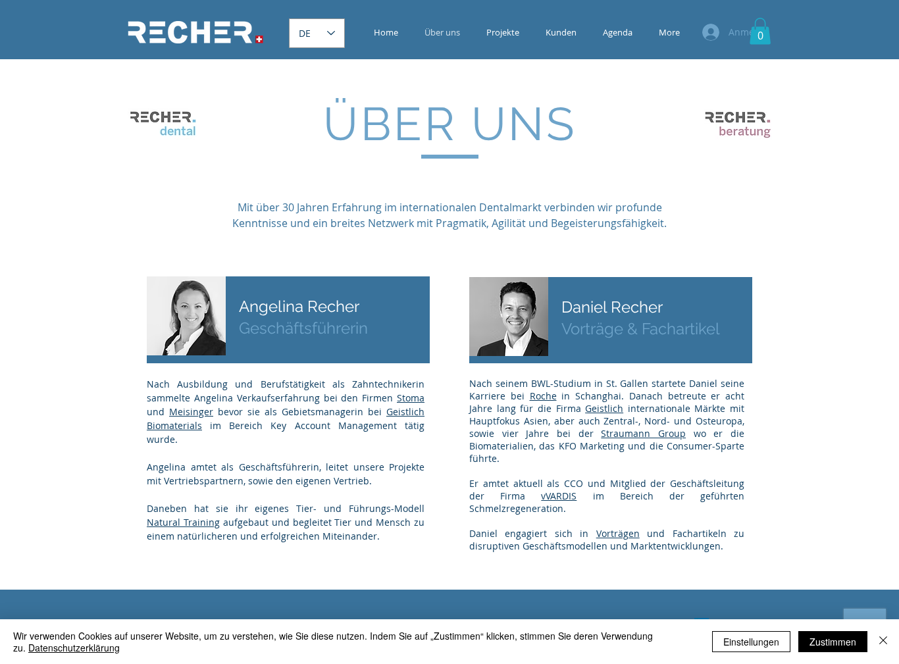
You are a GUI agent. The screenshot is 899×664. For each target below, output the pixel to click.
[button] (760, 31)
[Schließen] (883, 641)
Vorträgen (618, 533)
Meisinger (191, 411)
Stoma (410, 398)
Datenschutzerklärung (74, 647)
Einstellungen (751, 641)
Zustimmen (832, 641)
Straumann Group (643, 433)
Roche (543, 396)
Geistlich (604, 408)
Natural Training (183, 522)
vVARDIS (559, 496)
